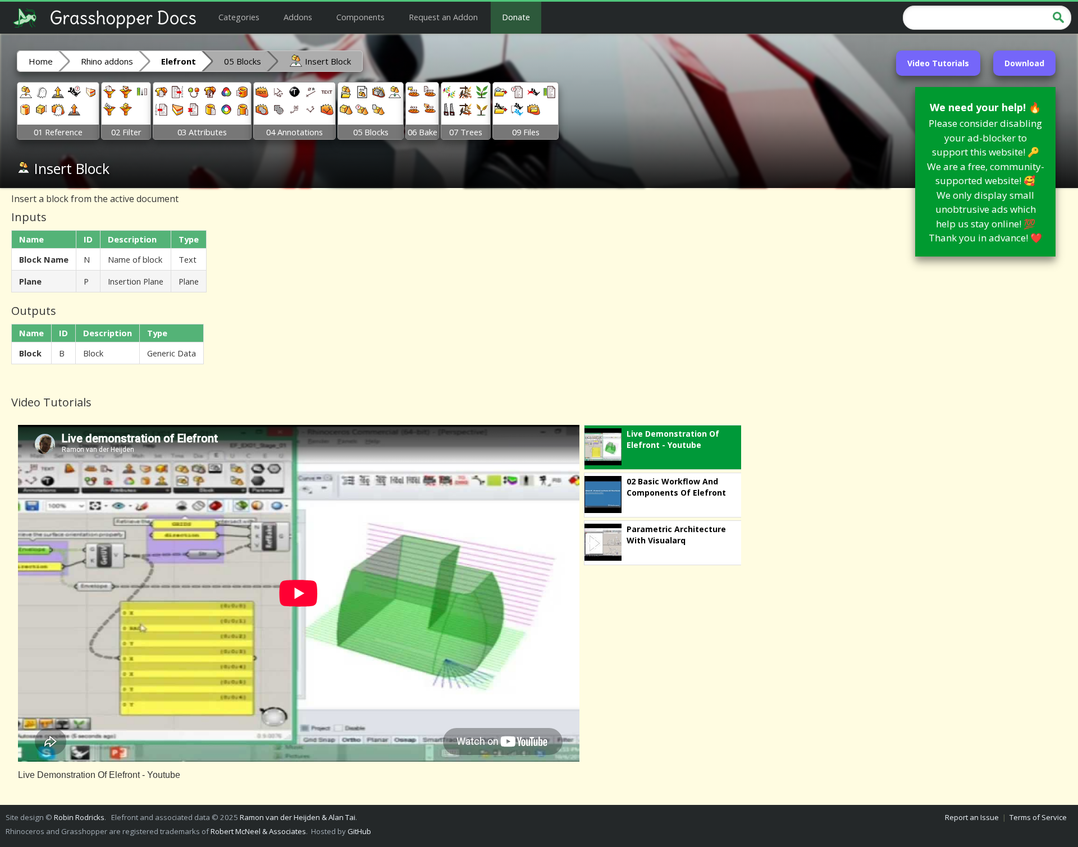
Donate (516, 16)
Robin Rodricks (79, 817)
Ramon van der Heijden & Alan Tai (297, 817)
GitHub (359, 831)
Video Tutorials (938, 63)
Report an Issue (972, 817)
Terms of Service (1038, 817)
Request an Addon (443, 16)
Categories (238, 16)
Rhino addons (107, 61)
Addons (298, 16)
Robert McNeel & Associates (258, 831)
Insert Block (327, 61)
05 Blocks (242, 61)
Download (1024, 63)
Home (41, 61)
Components (360, 16)
